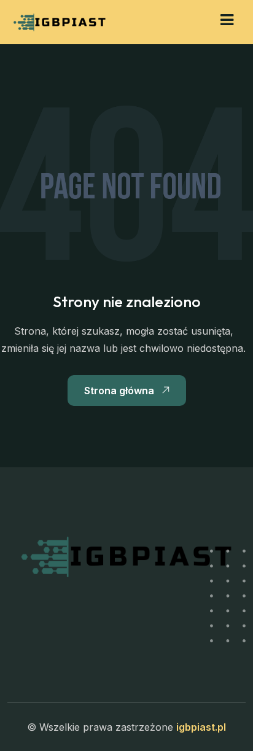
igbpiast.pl (201, 727)
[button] (226, 20)
